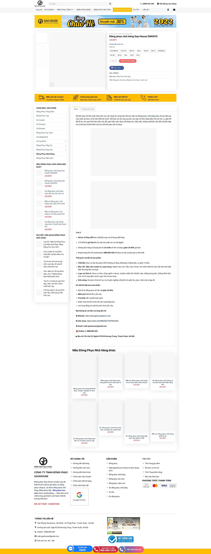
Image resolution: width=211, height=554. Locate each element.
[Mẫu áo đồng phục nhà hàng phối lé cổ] (162, 416)
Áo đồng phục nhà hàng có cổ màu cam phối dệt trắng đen (162, 382)
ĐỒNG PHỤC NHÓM (83, 10)
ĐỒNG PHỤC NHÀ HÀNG (122, 10)
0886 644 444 (148, 4)
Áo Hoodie (40, 120)
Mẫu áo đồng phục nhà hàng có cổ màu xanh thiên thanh (136, 381)
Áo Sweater (40, 124)
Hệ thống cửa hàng (168, 4)
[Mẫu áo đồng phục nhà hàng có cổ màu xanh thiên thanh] (136, 365)
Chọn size (112, 47)
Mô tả (76, 109)
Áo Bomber (40, 128)
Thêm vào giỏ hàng (128, 61)
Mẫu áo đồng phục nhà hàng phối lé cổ (163, 435)
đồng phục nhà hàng (119, 80)
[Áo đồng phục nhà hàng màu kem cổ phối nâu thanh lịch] (110, 413)
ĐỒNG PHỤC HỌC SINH (102, 10)
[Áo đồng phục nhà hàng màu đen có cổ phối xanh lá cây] (84, 418)
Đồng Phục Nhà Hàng (125, 34)
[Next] (100, 59)
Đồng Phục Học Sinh (44, 133)
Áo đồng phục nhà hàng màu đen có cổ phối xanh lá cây (84, 440)
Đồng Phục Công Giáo (45, 111)
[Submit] (110, 4)
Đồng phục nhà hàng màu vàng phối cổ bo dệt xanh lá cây (110, 382)
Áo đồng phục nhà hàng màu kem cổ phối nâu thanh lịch (110, 429)
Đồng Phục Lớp (42, 116)
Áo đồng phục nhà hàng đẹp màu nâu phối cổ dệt (136, 437)
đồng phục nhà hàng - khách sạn (136, 80)
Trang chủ (39, 10)
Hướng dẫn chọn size (116, 44)
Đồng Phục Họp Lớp (44, 150)
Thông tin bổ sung (88, 109)
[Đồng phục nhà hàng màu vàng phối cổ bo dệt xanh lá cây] (110, 365)
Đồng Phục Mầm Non (44, 158)
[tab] (76, 109)
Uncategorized (42, 137)
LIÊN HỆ (145, 10)
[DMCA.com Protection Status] (114, 533)
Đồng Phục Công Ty (44, 145)
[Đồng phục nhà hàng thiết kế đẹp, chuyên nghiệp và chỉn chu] (84, 369)
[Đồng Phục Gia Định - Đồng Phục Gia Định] (40, 4)
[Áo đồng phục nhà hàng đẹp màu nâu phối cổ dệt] (136, 417)
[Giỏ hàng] (174, 9)
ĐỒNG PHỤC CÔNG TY (65, 10)
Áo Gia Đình (41, 141)
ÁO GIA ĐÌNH (49, 10)
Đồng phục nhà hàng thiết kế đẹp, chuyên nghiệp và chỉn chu (84, 391)
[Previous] (53, 59)
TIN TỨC (136, 10)
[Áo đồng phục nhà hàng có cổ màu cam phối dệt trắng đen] (162, 365)
